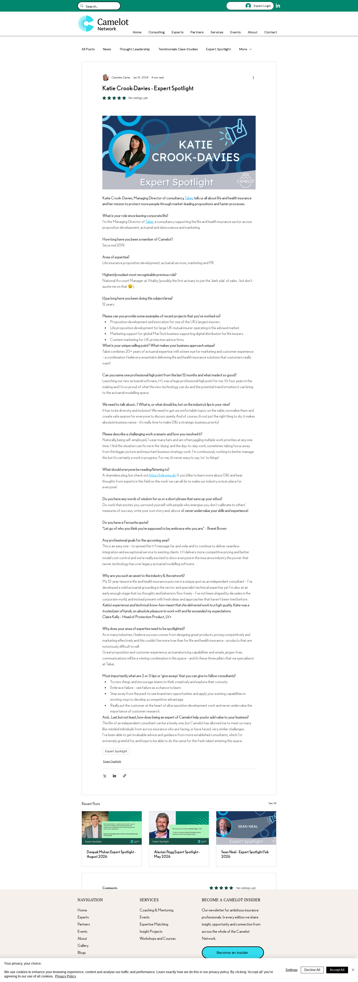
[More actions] (253, 77)
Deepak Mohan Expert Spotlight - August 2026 (111, 854)
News (107, 49)
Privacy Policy (65, 976)
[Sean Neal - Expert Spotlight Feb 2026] (246, 828)
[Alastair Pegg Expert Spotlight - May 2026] (179, 828)
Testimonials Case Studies (178, 49)
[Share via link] (125, 776)
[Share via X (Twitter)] (104, 776)
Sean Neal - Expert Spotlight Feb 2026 (245, 854)
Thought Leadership (134, 49)
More (243, 49)
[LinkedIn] (278, 5)
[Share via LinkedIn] (114, 776)
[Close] (353, 970)
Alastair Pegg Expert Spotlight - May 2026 (177, 854)
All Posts (88, 49)
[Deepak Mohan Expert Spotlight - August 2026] (112, 828)
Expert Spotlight (218, 49)
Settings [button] (291, 970)
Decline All (312, 970)
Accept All (337, 970)
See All (272, 803)
